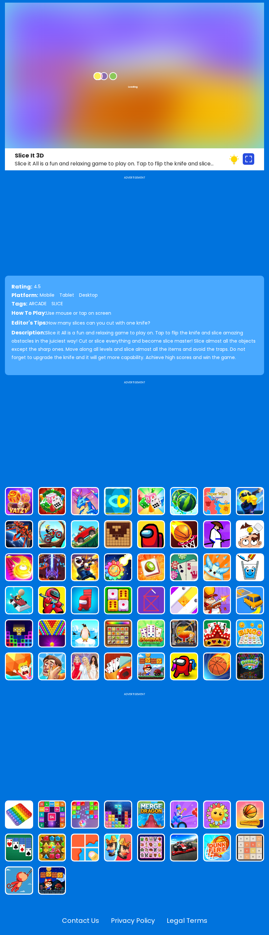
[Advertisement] (134, 431)
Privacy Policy (133, 920)
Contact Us (80, 920)
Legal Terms (187, 920)
